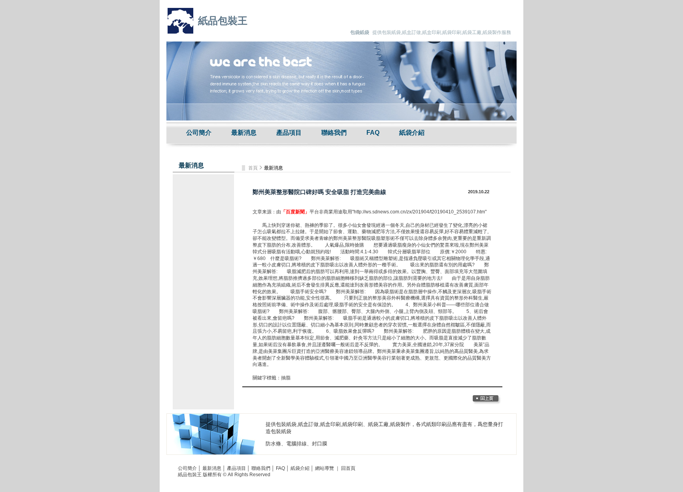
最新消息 (244, 132)
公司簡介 (198, 132)
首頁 (253, 168)
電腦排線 (296, 444)
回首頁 (348, 468)
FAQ (372, 132)
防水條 (273, 444)
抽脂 (286, 378)
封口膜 (319, 444)
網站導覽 (324, 468)
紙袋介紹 (412, 132)
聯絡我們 (334, 132)
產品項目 (289, 132)
